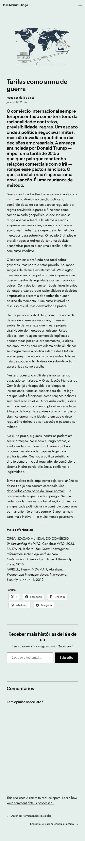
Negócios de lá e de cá (20, 98)
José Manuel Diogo (15, 5)
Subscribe (67, 657)
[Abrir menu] (80, 5)
